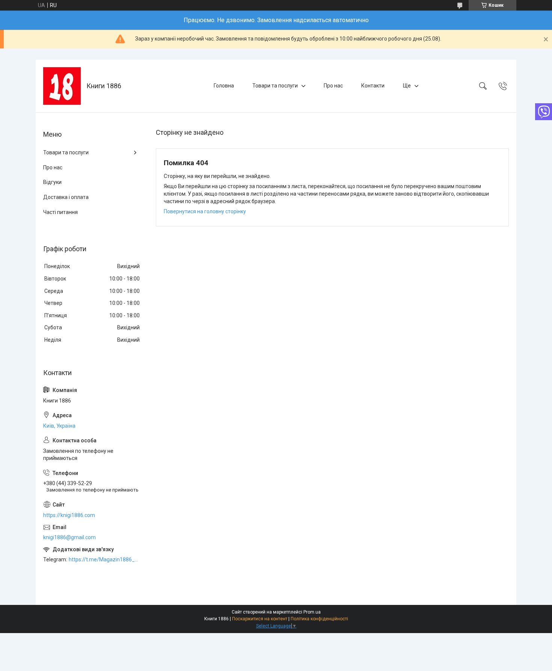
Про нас (333, 86)
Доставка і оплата (66, 197)
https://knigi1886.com (69, 515)
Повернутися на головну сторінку (205, 211)
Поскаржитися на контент (259, 618)
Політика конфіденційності (319, 618)
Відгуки (52, 182)
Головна (224, 86)
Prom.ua (312, 612)
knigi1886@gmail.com (69, 537)
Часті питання (60, 212)
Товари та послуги (275, 86)
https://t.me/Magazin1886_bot (105, 559)
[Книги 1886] (62, 86)
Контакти (373, 86)
